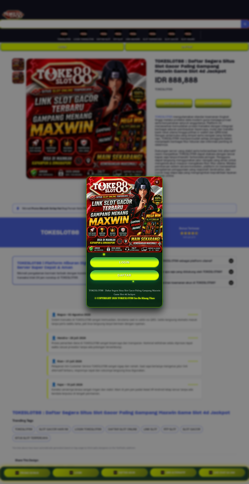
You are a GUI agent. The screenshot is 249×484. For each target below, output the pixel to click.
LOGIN (124, 262)
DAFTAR (124, 275)
